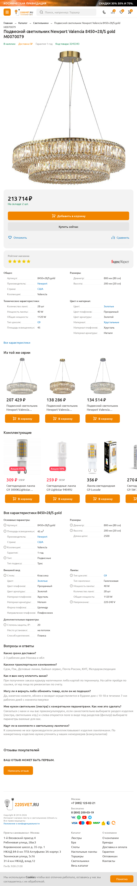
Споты (75, 847)
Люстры (76, 837)
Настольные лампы (84, 851)
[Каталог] (7, 12)
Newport (42, 283)
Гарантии (108, 851)
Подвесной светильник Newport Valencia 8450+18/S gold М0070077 (62, 408)
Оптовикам (110, 856)
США (40, 288)
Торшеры (77, 856)
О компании (110, 837)
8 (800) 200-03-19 (82, 812)
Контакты (108, 860)
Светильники (80, 860)
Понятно (122, 879)
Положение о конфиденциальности (22, 823)
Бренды (107, 842)
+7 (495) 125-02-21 (83, 803)
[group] (68, 118)
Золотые (109, 306)
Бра (73, 842)
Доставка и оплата (114, 847)
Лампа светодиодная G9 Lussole (101, 487)
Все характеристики (17, 342)
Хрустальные (111, 322)
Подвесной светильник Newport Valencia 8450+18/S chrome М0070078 (102, 408)
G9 (38, 322)
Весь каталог (79, 865)
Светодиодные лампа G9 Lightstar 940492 (61, 487)
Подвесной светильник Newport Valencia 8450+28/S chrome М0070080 (22, 408)
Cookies (31, 877)
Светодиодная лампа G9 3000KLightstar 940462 (20, 488)
